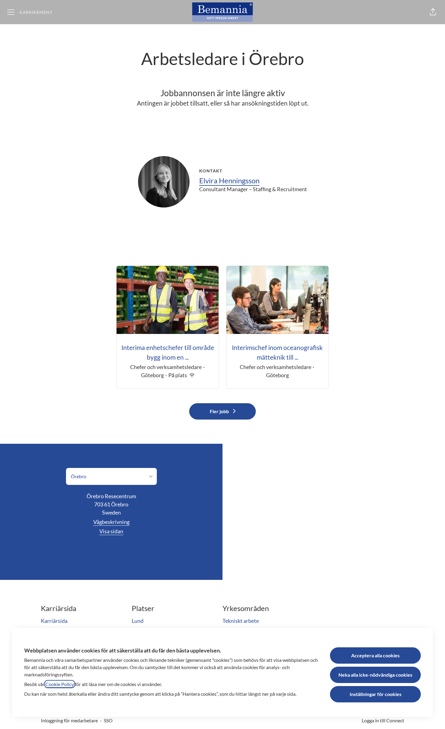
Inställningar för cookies (375, 694)
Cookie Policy (59, 684)
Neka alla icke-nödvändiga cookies (375, 675)
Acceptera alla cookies (375, 655)
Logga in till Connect (383, 720)
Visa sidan (111, 531)
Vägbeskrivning (111, 521)
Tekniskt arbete (240, 620)
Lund (137, 620)
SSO (108, 720)
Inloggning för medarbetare (69, 720)
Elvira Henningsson (229, 180)
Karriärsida (54, 620)
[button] (432, 12)
